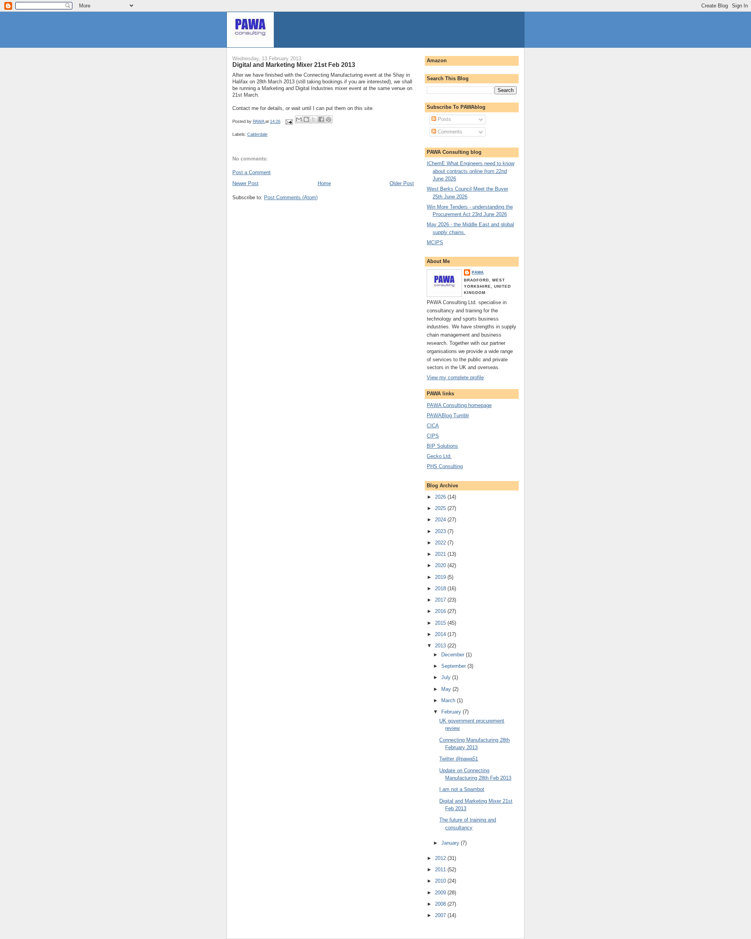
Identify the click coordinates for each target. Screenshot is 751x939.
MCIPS (435, 242)
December (453, 655)
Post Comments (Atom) (291, 197)
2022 (441, 543)
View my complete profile (455, 377)
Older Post (402, 183)
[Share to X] (314, 119)
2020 (441, 565)
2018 (441, 588)
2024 (441, 520)
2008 (441, 904)
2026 (441, 497)
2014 (441, 634)
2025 (441, 508)
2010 (441, 881)
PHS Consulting (445, 466)
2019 (441, 577)
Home (324, 183)
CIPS (433, 436)
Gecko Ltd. (439, 456)
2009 (441, 893)
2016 (441, 611)
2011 (441, 869)
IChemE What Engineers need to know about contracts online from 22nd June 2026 (470, 171)
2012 (441, 858)
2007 (441, 915)
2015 (441, 623)
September (454, 666)
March (449, 700)
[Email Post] (288, 121)
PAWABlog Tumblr (448, 415)
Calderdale (257, 134)
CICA (433, 426)
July (446, 677)
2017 (441, 600)
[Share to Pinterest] (328, 119)
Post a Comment (251, 172)
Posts (443, 119)
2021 (441, 554)
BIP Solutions (442, 446)
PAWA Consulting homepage (459, 405)
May (447, 689)
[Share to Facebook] (321, 119)
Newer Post (245, 183)
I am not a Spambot (461, 789)
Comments (449, 132)
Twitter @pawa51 (458, 759)
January (451, 843)
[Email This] (299, 119)
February (452, 712)
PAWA (478, 272)
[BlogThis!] (306, 119)
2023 (441, 531)
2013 (441, 646)
